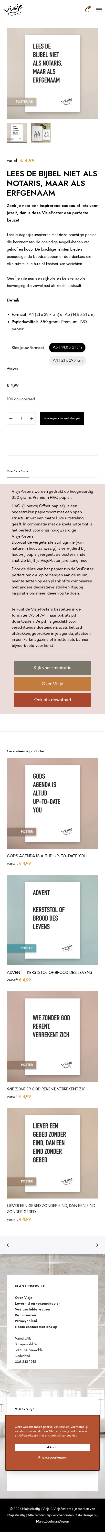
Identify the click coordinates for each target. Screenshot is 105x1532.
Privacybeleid (26, 1320)
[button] (67, 347)
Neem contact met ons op (36, 1326)
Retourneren (25, 1315)
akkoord (52, 1447)
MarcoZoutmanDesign (52, 1522)
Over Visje (52, 684)
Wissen (12, 368)
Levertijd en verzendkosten (38, 1303)
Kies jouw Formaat (28, 348)
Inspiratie (20, 593)
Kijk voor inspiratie (53, 668)
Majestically (16, 1515)
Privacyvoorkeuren (52, 1457)
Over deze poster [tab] (18, 471)
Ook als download (52, 700)
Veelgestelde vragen (32, 1309)
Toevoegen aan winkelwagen (61, 418)
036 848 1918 (25, 1361)
